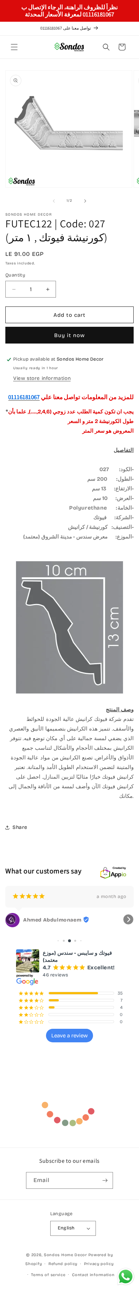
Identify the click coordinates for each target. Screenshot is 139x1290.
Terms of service (48, 1275)
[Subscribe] (105, 1180)
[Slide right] (85, 201)
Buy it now (69, 335)
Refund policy (62, 1263)
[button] (14, 47)
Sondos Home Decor (65, 1255)
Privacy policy (99, 1263)
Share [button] (19, 827)
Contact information (93, 1275)
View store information (42, 378)
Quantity (15, 275)
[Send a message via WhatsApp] (125, 1276)
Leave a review (69, 1035)
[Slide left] (54, 201)
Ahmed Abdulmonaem (52, 920)
